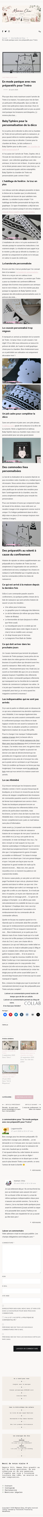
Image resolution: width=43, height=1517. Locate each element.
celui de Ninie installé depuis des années (18, 212)
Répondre (36, 1170)
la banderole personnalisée (27, 272)
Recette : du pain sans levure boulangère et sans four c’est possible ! (11, 1108)
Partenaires (11, 1490)
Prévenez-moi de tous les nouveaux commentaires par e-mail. (17, 1328)
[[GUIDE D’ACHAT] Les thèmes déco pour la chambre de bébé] (28, 1045)
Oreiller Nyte (22, 1396)
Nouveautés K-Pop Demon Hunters (21, 1418)
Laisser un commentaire (27, 1349)
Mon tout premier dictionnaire (21, 1424)
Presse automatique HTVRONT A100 (22, 1390)
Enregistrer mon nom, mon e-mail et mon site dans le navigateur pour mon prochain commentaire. (21, 1311)
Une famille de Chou (9, 77)
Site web (5, 1296)
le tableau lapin (8, 426)
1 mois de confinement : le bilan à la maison (31, 1107)
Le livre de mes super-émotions (21, 1413)
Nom (4, 1276)
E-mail (4, 1286)
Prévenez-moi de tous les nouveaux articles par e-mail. (21, 1338)
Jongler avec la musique (21, 1384)
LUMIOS (21, 1446)
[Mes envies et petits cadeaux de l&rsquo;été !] (10, 1068)
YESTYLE (21, 1440)
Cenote (10, 1509)
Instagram (10, 1488)
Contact (8, 1486)
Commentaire (8, 1243)
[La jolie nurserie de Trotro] (10, 1045)
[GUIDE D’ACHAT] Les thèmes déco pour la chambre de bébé (28, 1053)
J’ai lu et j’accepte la (18, 1319)
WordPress (6, 1511)
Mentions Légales (13, 1492)
